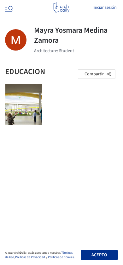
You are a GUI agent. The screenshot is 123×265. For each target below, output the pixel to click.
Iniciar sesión (104, 7)
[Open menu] (8, 7)
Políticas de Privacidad (30, 257)
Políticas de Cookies (61, 257)
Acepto (99, 255)
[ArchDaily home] (61, 8)
